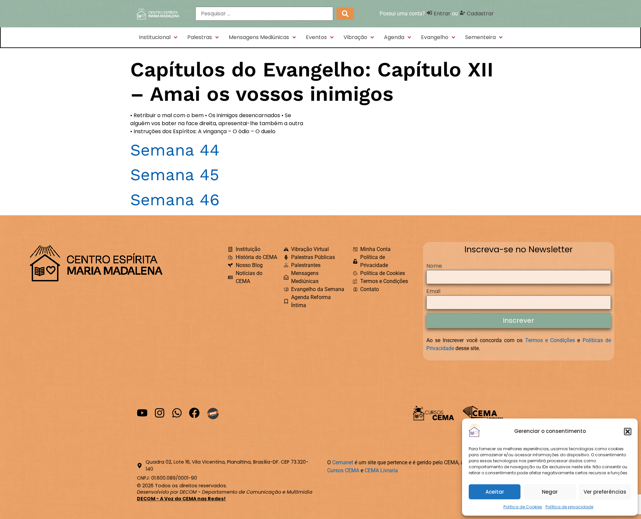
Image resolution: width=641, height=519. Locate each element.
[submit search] (345, 14)
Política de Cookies (522, 507)
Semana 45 (174, 174)
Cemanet (342, 462)
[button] (627, 431)
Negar (550, 491)
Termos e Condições (550, 340)
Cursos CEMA (343, 470)
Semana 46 (175, 199)
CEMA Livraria (381, 470)
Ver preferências (605, 491)
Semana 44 (175, 150)
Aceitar (494, 491)
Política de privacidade (569, 507)
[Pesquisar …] (264, 14)
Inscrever (518, 320)
